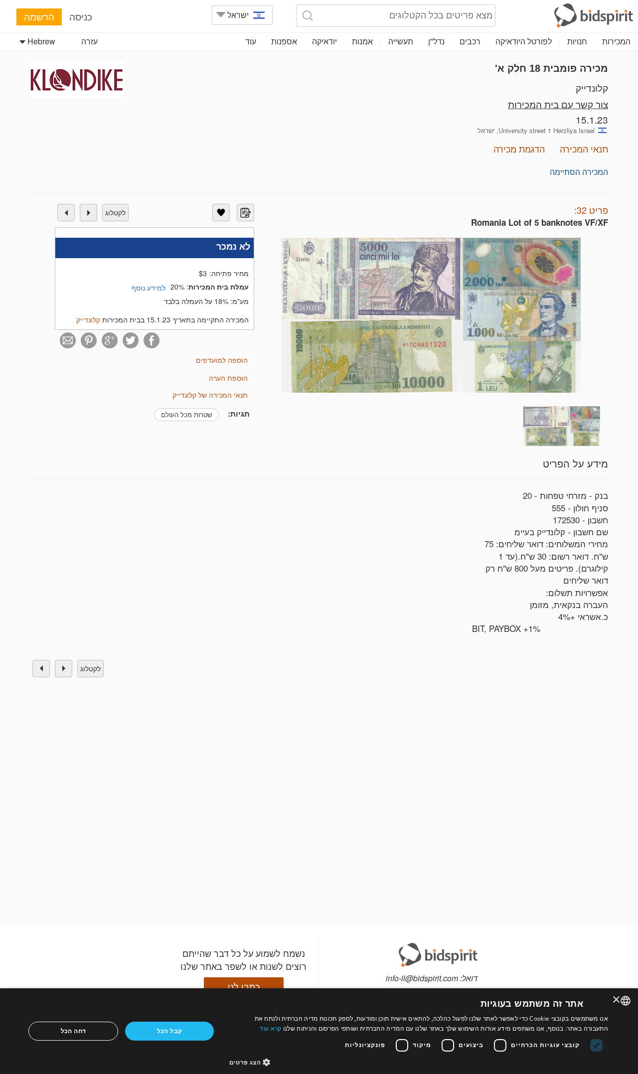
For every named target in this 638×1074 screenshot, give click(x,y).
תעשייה (400, 41)
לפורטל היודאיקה (523, 41)
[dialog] (319, 1031)
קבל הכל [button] (169, 1031)
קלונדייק (592, 87)
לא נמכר (233, 246)
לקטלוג (115, 212)
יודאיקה (324, 41)
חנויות (577, 41)
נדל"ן (436, 41)
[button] (419, 1062)
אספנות (284, 41)
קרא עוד (270, 1028)
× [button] (617, 1000)
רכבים (470, 41)
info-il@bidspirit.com (422, 978)
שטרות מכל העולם (186, 414)
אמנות (362, 41)
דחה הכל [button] (73, 1031)
